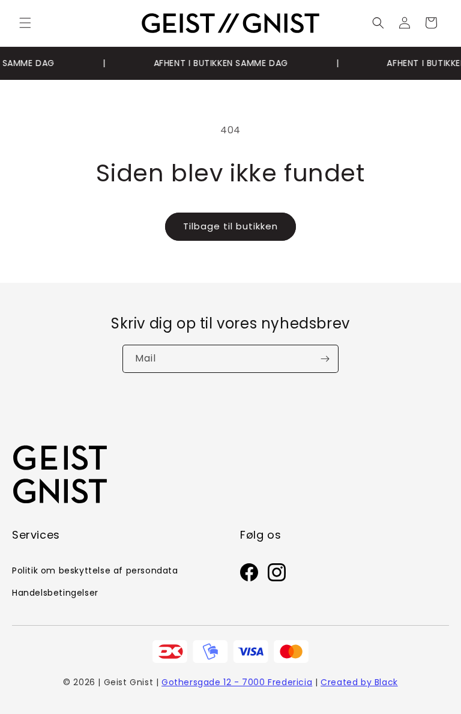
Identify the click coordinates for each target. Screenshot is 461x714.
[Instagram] (277, 575)
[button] (25, 23)
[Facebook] (249, 575)
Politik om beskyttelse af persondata (95, 570)
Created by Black (359, 682)
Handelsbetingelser (55, 593)
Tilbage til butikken (230, 226)
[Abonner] (325, 359)
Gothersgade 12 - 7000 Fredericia (236, 682)
